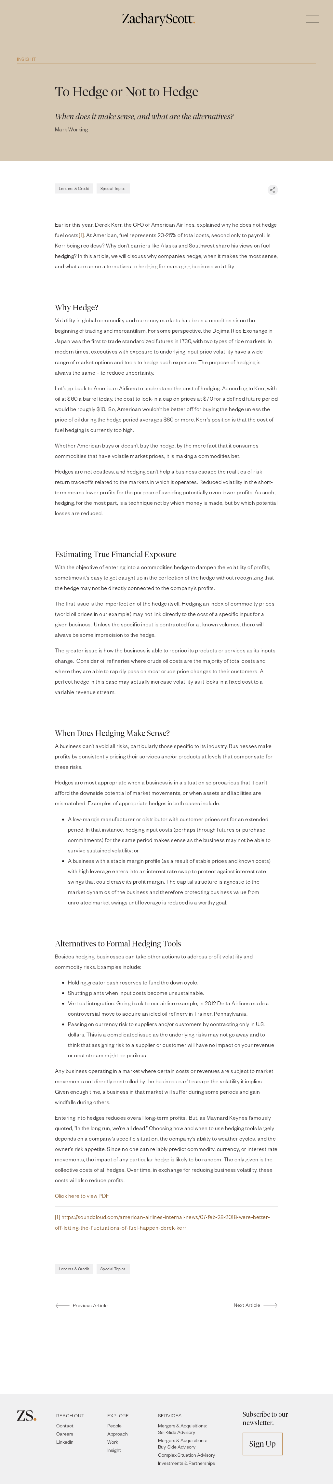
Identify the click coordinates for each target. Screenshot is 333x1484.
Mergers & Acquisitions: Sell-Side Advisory (182, 1429)
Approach (117, 1434)
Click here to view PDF (82, 1195)
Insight (26, 59)
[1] (81, 235)
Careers (64, 1434)
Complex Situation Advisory (186, 1455)
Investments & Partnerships (186, 1463)
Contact (64, 1426)
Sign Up (262, 1443)
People (114, 1426)
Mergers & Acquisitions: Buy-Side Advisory (182, 1443)
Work (112, 1442)
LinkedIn (64, 1442)
